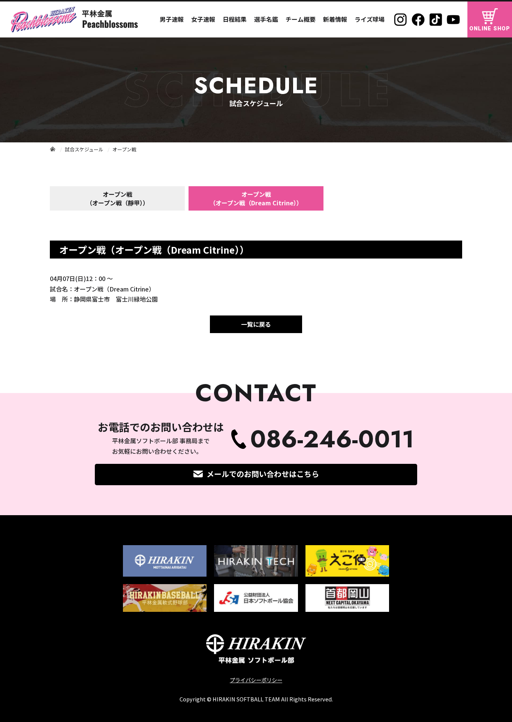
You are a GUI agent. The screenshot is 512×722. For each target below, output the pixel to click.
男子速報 (172, 19)
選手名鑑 (266, 19)
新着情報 (335, 19)
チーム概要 (301, 19)
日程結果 (235, 19)
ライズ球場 (370, 19)
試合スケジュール (84, 149)
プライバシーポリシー (256, 680)
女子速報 (203, 19)
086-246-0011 (332, 439)
